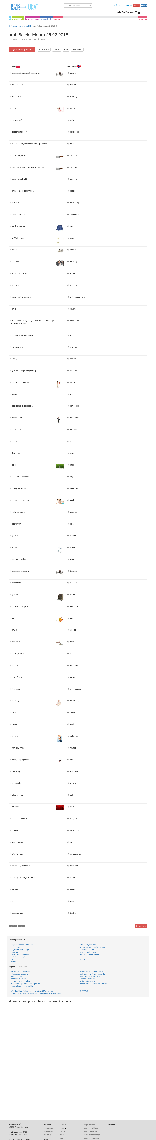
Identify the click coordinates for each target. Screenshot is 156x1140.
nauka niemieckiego (91, 1131)
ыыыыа (83, 957)
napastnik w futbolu (18, 978)
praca (62, 1134)
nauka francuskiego (91, 1138)
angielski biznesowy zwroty (90, 976)
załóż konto (118, 5)
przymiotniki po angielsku (20, 981)
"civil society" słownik (88, 944)
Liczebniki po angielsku (20, 954)
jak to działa (46, 19)
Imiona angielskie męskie (89, 954)
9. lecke (83, 959)
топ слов (14, 952)
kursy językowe (32, 19)
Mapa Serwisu (89, 1124)
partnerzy (63, 1131)
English (21, 926)
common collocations (88, 952)
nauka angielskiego (91, 1128)
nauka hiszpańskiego (92, 1134)
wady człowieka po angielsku (22, 986)
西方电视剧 (84, 991)
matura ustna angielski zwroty (91, 971)
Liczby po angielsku (87, 949)
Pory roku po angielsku (20, 957)
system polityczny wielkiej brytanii (92, 947)
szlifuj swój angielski (87, 981)
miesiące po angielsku (19, 974)
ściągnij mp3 (44, 50)
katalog (57, 19)
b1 (12, 959)
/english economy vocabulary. (22, 944)
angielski (13, 926)
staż (61, 1138)
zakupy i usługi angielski (20, 971)
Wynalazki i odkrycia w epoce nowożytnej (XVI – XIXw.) (32, 991)
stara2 (13, 961)
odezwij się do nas (51, 1128)
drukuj (57, 50)
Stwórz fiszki (141, 926)
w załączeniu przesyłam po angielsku (25, 983)
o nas (62, 1128)
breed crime (15, 947)
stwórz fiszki (18, 19)
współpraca (48, 1131)
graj (66, 50)
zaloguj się (128, 5)
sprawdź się (78, 50)
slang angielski (16, 976)
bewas (42, 39)
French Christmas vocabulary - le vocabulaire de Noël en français (36, 993)
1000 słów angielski (87, 978)
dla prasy (47, 1134)
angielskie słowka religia (20, 949)
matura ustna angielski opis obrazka (94, 983)
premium (143, 19)
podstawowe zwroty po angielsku (92, 974)
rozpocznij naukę (22, 49)
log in (137, 5)
